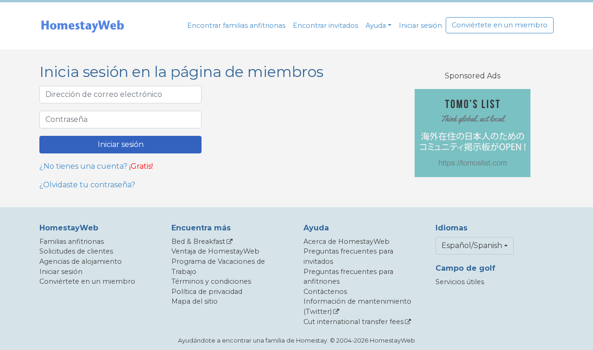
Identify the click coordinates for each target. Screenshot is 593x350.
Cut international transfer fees (353, 322)
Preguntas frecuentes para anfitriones (348, 276)
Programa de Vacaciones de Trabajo (218, 266)
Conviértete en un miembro (500, 25)
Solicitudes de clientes (76, 251)
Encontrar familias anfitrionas (236, 25)
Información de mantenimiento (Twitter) (357, 306)
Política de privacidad (206, 291)
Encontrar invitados (325, 25)
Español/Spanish (472, 245)
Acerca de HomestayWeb (346, 241)
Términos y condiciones (211, 281)
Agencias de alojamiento (80, 261)
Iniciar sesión (420, 25)
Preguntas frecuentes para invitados (348, 256)
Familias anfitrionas (71, 241)
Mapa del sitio (194, 301)
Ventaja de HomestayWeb (215, 251)
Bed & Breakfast (198, 241)
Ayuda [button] (376, 25)
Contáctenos (325, 291)
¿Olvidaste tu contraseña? (87, 184)
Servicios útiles (459, 282)
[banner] (82, 25)
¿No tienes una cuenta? (83, 166)
